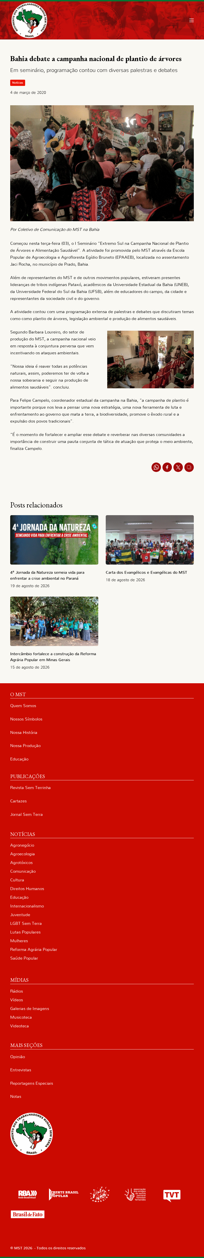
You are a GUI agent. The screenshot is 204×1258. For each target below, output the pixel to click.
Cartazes (18, 801)
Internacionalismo (27, 906)
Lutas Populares (25, 932)
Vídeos (16, 1000)
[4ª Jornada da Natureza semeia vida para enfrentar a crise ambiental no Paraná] (54, 540)
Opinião (17, 1057)
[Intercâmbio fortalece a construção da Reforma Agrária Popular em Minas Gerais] (54, 621)
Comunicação (23, 871)
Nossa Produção (25, 746)
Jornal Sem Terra (26, 814)
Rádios (16, 991)
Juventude (20, 915)
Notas (15, 1096)
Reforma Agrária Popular (33, 949)
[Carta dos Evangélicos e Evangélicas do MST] (150, 540)
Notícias (17, 82)
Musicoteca (21, 1017)
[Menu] (191, 20)
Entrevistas (20, 1070)
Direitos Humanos (27, 889)
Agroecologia (22, 854)
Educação (19, 759)
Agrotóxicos (21, 863)
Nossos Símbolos (26, 719)
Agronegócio (22, 845)
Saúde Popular (24, 958)
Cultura (17, 880)
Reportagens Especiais (31, 1083)
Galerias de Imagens (29, 1008)
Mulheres (19, 941)
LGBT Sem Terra (26, 923)
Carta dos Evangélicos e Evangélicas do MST (146, 573)
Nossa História (23, 732)
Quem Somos (23, 706)
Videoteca (19, 1026)
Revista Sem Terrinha (30, 788)
